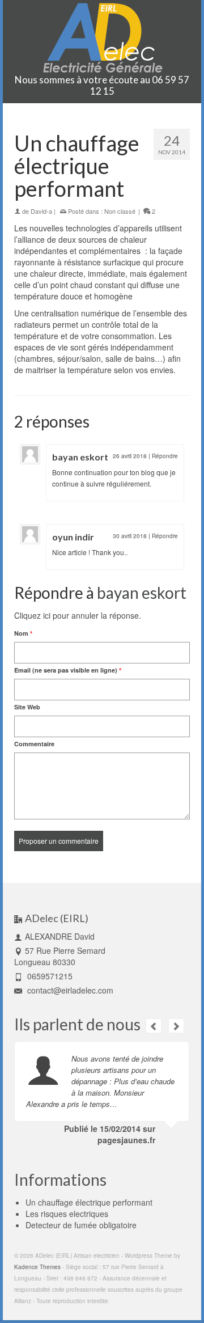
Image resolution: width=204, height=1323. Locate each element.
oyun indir (73, 536)
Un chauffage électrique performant (89, 1202)
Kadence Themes (37, 1267)
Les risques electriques (67, 1213)
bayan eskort (80, 456)
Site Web (27, 707)
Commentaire (34, 743)
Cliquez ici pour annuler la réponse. (77, 615)
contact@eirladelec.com (69, 990)
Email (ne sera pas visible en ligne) (67, 670)
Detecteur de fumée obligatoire (81, 1225)
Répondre (165, 456)
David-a (41, 210)
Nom (23, 633)
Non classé (119, 210)
